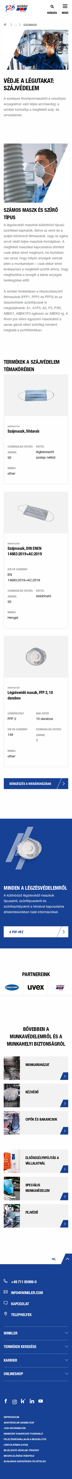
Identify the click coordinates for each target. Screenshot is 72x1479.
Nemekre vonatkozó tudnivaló (23, 1433)
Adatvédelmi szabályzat (19, 1422)
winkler (11, 1333)
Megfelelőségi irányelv (19, 1455)
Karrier (10, 1360)
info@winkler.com (27, 1292)
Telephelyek (21, 1314)
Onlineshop (13, 1373)
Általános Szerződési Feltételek (25, 1461)
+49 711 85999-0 (24, 1281)
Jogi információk (15, 1428)
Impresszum (11, 1417)
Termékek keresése (20, 1346)
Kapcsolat (20, 1303)
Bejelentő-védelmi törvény (21, 1450)
